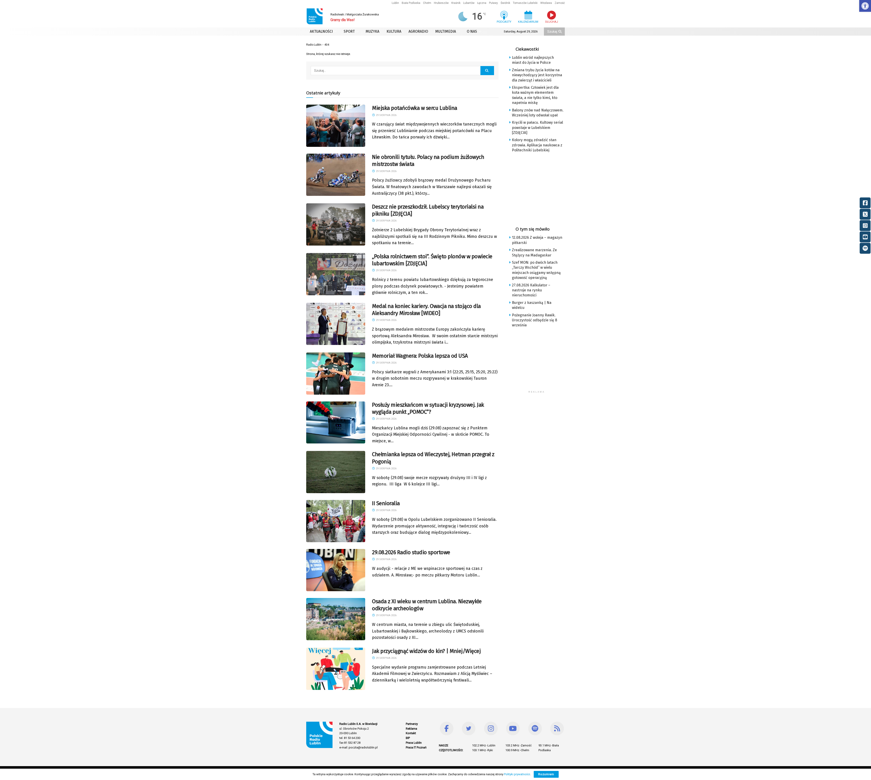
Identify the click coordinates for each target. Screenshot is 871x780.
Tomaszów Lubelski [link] (525, 3)
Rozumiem (546, 774)
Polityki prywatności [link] (517, 774)
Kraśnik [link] (455, 3)
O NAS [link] (472, 31)
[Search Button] (560, 31)
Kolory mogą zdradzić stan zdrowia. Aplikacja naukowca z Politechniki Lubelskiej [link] (537, 145)
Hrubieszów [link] (441, 3)
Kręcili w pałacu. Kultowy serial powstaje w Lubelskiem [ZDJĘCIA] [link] (537, 127)
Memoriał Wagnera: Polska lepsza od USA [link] (420, 356)
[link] (865, 6)
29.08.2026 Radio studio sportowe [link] (411, 552)
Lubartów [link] (469, 3)
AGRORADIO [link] (418, 31)
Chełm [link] (427, 3)
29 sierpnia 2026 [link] (385, 115)
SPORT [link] (349, 31)
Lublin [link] (395, 3)
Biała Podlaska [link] (411, 3)
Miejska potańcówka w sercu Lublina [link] (414, 108)
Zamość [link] (560, 3)
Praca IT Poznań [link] (416, 747)
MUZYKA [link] (372, 31)
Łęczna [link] (481, 3)
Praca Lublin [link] (414, 742)
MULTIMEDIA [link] (445, 31)
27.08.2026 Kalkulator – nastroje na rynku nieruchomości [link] (531, 290)
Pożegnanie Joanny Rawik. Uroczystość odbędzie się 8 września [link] (534, 320)
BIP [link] (408, 738)
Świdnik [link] (505, 3)
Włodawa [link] (546, 3)
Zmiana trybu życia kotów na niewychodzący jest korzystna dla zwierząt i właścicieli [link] (537, 75)
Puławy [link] (493, 3)
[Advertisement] (540, 188)
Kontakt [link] (411, 733)
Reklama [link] (411, 728)
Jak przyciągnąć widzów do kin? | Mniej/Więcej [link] (426, 651)
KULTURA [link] (394, 31)
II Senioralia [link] (386, 503)
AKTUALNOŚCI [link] (321, 31)
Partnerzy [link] (412, 724)
